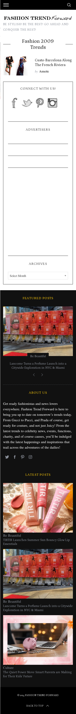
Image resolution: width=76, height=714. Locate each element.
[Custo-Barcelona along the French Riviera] (17, 66)
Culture (8, 667)
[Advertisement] (38, 212)
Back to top (34, 705)
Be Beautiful (38, 356)
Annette (44, 71)
